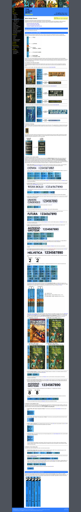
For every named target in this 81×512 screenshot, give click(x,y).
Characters (15, 35)
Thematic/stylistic (16, 40)
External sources (15, 45)
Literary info (15, 34)
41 (31, 171)
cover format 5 (35, 184)
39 (25, 126)
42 (30, 189)
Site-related (15, 49)
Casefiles (14, 24)
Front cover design (16, 18)
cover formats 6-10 (57, 433)
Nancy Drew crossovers (17, 30)
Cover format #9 (56, 104)
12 (29, 190)
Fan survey (14, 43)
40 (31, 170)
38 (43, 316)
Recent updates (16, 52)
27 (64, 316)
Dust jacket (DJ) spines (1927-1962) (33, 23)
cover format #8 (33, 456)
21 (39, 64)
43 (34, 189)
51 (32, 283)
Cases (14, 38)
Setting (14, 37)
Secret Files (15, 29)
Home (14, 8)
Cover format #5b (52, 67)
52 (42, 372)
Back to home (66, 509)
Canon (62, 18)
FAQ (13, 11)
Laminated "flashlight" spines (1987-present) (34, 26)
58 (47, 379)
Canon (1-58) (15, 14)
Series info (14, 13)
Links (14, 48)
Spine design (15, 19)
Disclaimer (15, 53)
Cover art (15, 17)
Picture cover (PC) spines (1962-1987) (33, 24)
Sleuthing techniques (16, 39)
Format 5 (63, 180)
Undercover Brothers (16, 26)
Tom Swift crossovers (17, 31)
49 (53, 460)
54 (46, 379)
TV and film (14, 42)
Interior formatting (16, 21)
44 (38, 189)
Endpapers (15, 20)
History (14, 9)
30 (43, 460)
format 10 (43, 401)
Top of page (66, 508)
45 (53, 423)
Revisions (15, 16)
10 (65, 423)
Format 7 (45, 209)
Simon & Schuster (28, 509)
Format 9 (44, 376)
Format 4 (47, 180)
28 (43, 240)
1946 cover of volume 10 (38, 165)
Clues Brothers (15, 25)
